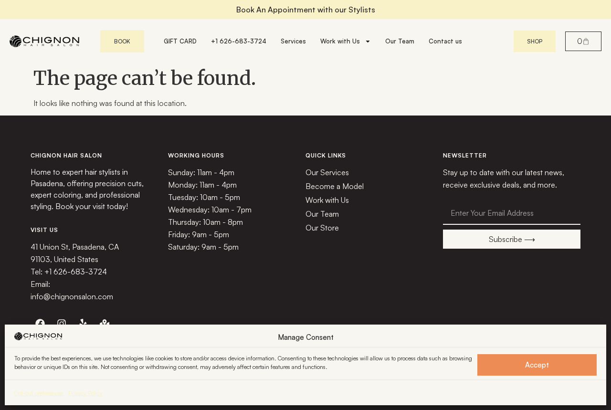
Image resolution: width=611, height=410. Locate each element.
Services (293, 41)
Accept (537, 364)
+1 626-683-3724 (238, 41)
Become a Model (335, 186)
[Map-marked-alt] (104, 323)
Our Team (399, 41)
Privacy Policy (85, 393)
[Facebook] (40, 323)
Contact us (445, 41)
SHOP (534, 41)
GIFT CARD (180, 41)
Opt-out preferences (38, 393)
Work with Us (340, 41)
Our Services (327, 172)
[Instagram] (61, 323)
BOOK (122, 41)
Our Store (322, 227)
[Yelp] (83, 323)
